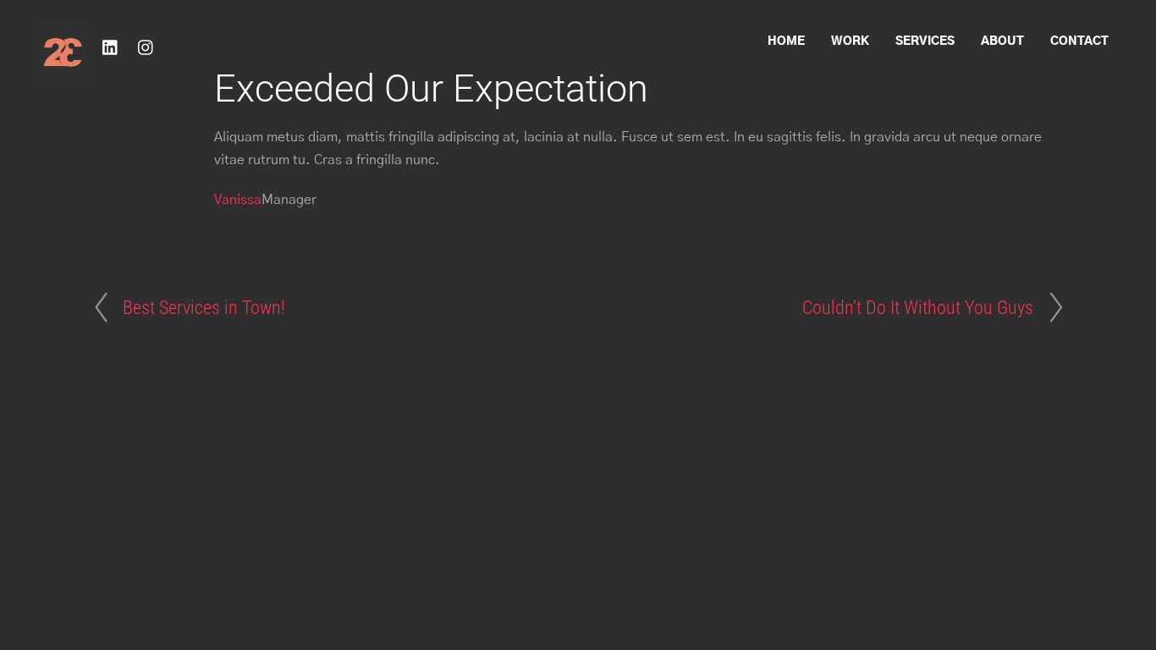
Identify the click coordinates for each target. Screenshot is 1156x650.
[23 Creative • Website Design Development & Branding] (63, 72)
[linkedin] (111, 46)
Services (925, 41)
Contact (1079, 41)
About (1002, 41)
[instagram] (146, 46)
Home (786, 41)
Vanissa (237, 200)
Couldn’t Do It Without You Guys (917, 307)
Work (850, 41)
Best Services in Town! (204, 307)
